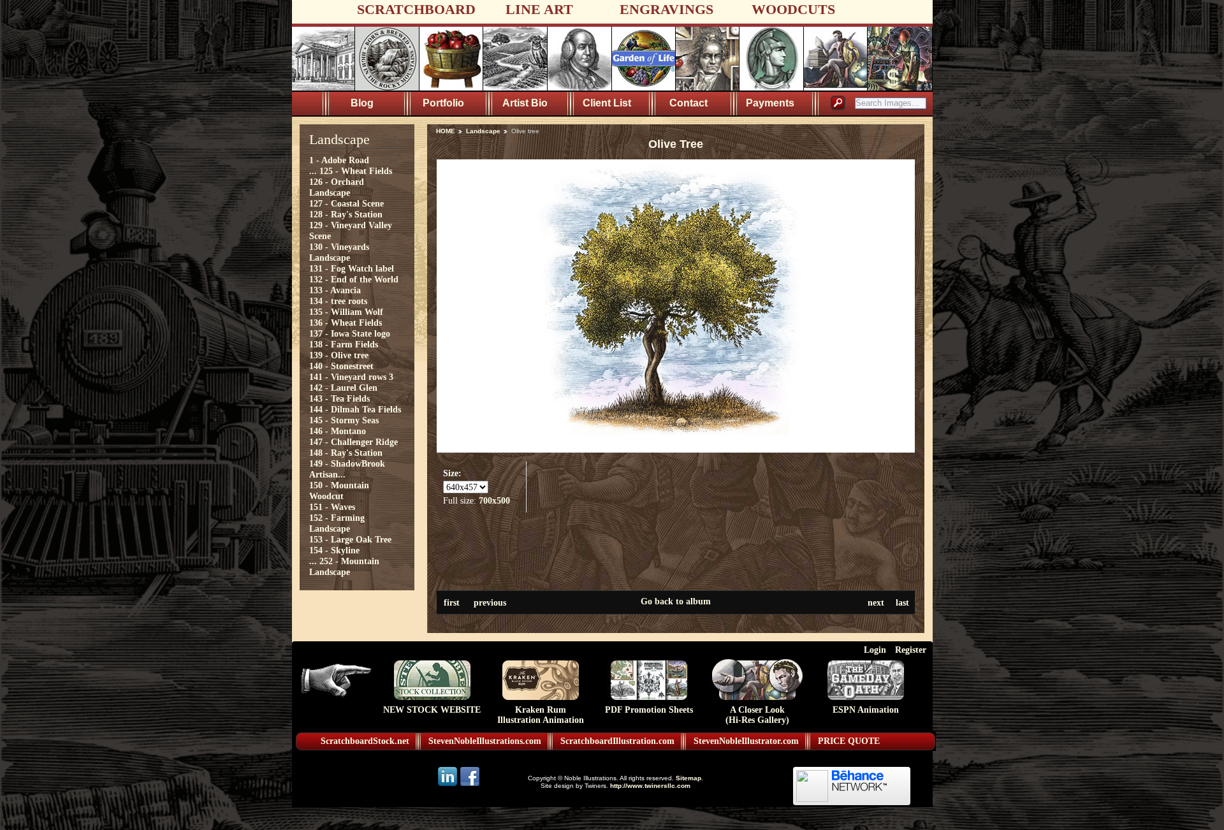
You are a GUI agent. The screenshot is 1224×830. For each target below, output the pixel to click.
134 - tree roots (338, 301)
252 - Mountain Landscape (344, 566)
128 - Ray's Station (345, 214)
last (902, 602)
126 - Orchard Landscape (336, 187)
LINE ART (539, 9)
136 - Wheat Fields (345, 322)
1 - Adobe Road (339, 160)
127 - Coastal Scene (346, 203)
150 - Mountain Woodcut (339, 490)
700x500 (494, 500)
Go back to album (676, 601)
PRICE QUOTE (849, 741)
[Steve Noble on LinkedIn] (448, 785)
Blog (362, 103)
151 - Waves (332, 507)
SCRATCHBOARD (416, 9)
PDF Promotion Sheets (649, 710)
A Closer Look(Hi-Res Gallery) (757, 715)
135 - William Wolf (346, 312)
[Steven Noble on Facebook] (470, 785)
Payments (770, 103)
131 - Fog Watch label (351, 268)
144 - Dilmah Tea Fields (355, 409)
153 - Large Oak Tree (350, 539)
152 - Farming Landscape (337, 523)
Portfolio (443, 103)
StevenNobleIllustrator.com (746, 741)
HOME (445, 131)
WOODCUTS (793, 9)
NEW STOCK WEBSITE (432, 710)
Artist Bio (525, 103)
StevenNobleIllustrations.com (484, 741)
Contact (688, 103)
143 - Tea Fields (339, 398)
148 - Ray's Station (345, 453)
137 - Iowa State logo (349, 333)
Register (910, 649)
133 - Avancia (335, 290)
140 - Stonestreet (341, 366)
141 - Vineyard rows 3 (351, 377)
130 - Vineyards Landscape (339, 252)
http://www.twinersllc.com (650, 785)
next (876, 602)
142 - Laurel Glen (343, 387)
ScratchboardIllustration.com (617, 741)
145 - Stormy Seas (344, 420)
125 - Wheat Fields (355, 171)
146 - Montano (337, 431)
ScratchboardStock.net (365, 741)
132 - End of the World (353, 279)
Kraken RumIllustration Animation (540, 715)
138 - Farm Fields (343, 344)
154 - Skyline (334, 550)
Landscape (483, 131)
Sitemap (688, 778)
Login (875, 649)
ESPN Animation (866, 710)
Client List (607, 103)
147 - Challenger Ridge (353, 442)
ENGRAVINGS (666, 9)
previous (490, 602)
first (452, 602)
